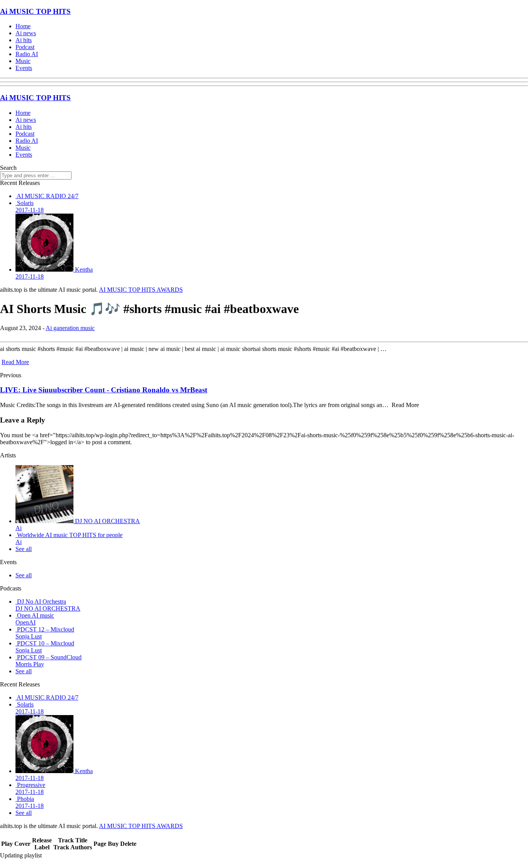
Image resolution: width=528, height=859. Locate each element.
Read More (15, 362)
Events (23, 68)
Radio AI (26, 54)
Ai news (25, 33)
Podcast (24, 47)
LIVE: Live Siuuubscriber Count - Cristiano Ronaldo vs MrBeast (103, 390)
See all (23, 549)
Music (23, 61)
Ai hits (23, 40)
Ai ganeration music (70, 328)
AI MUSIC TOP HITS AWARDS (141, 289)
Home (23, 26)
